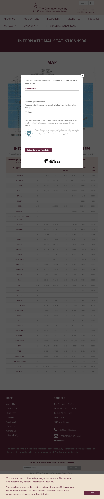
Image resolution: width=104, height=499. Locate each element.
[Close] (82, 75)
